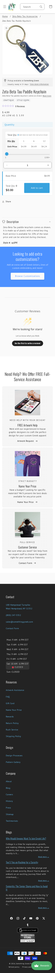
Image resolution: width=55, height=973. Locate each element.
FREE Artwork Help (27, 425)
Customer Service (27, 547)
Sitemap (10, 814)
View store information (39, 84)
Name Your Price (27, 486)
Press (8, 807)
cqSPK (26, 100)
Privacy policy (27, 967)
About (9, 781)
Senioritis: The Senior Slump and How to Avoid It (27, 887)
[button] (3, 6)
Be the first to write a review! (27, 343)
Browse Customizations (27, 276)
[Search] (41, 7)
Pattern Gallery (13, 762)
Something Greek (23, 964)
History (9, 801)
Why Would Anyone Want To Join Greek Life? (26, 838)
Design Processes (14, 755)
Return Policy (12, 723)
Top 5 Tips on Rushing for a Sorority (22, 862)
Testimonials (12, 821)
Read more (47, 96)
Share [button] (8, 201)
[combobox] (32, 7)
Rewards (10, 716)
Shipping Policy (13, 736)
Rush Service (12, 729)
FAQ (8, 696)
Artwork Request (25, 441)
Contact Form (25, 563)
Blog (8, 788)
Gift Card (10, 703)
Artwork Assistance (15, 690)
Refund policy (14, 967)
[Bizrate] (51, 971)
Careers (9, 794)
